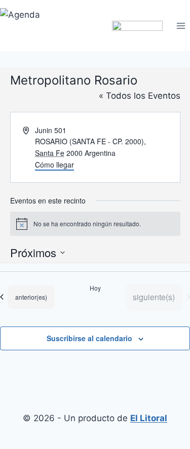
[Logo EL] (137, 25)
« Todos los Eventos (139, 96)
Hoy (95, 288)
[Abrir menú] (180, 25)
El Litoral (148, 418)
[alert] (95, 224)
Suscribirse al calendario (89, 338)
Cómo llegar (54, 164)
